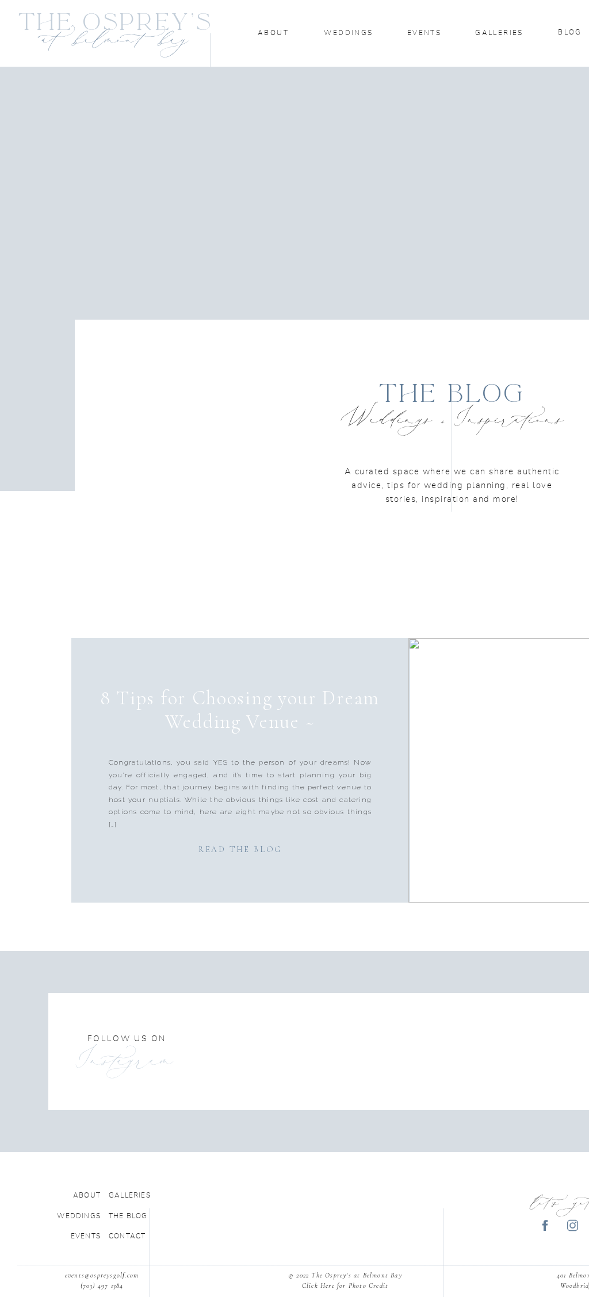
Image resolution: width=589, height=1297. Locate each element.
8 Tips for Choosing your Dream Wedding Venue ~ (240, 710)
